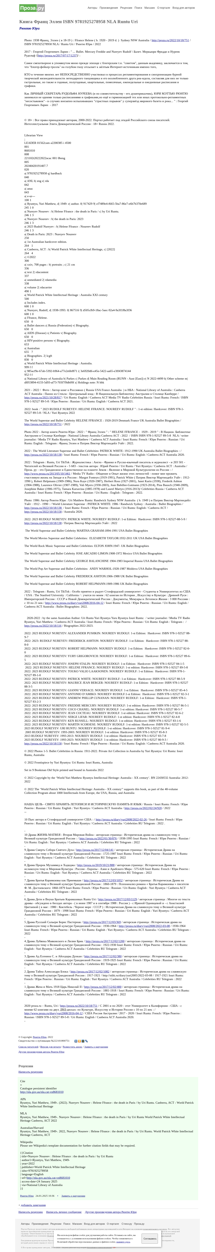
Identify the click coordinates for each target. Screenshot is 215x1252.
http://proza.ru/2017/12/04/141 (95, 849)
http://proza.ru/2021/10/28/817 (43, 397)
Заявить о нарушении (96, 1046)
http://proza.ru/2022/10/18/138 (43, 454)
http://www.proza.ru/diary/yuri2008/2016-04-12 (74, 603)
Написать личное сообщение (64, 1212)
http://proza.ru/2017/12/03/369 (102, 922)
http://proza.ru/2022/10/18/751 (170, 40)
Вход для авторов (184, 7)
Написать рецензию (30, 1071)
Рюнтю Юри (29, 28)
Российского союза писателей (99, 1247)
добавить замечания (33, 1205)
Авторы (92, 7)
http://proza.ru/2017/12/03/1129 (117, 899)
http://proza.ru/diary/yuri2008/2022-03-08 (144, 926)
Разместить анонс (72, 1046)
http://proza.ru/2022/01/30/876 (98, 838)
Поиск (138, 7)
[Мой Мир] (83, 1041)
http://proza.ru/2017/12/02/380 (103, 956)
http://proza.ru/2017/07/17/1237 (57, 55)
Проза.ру (139, 1223)
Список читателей (28, 1046)
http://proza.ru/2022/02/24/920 (143, 808)
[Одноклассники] (79, 1041)
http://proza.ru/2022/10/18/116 (42, 625)
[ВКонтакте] (76, 1041)
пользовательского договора (155, 1229)
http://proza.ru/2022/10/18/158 (43, 511)
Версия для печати (50, 1046)
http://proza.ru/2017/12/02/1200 (105, 941)
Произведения (109, 7)
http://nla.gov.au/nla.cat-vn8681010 (41, 1092)
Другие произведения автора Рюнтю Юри (41, 1051)
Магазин (149, 7)
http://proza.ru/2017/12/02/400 (102, 986)
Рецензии (126, 7)
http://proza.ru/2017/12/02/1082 (90, 971)
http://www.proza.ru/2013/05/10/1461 (47, 473)
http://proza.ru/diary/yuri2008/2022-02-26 (121, 819)
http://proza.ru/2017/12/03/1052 (103, 880)
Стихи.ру (127, 1223)
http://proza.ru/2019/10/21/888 (96, 865)
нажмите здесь (123, 1242)
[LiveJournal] (86, 1041)
